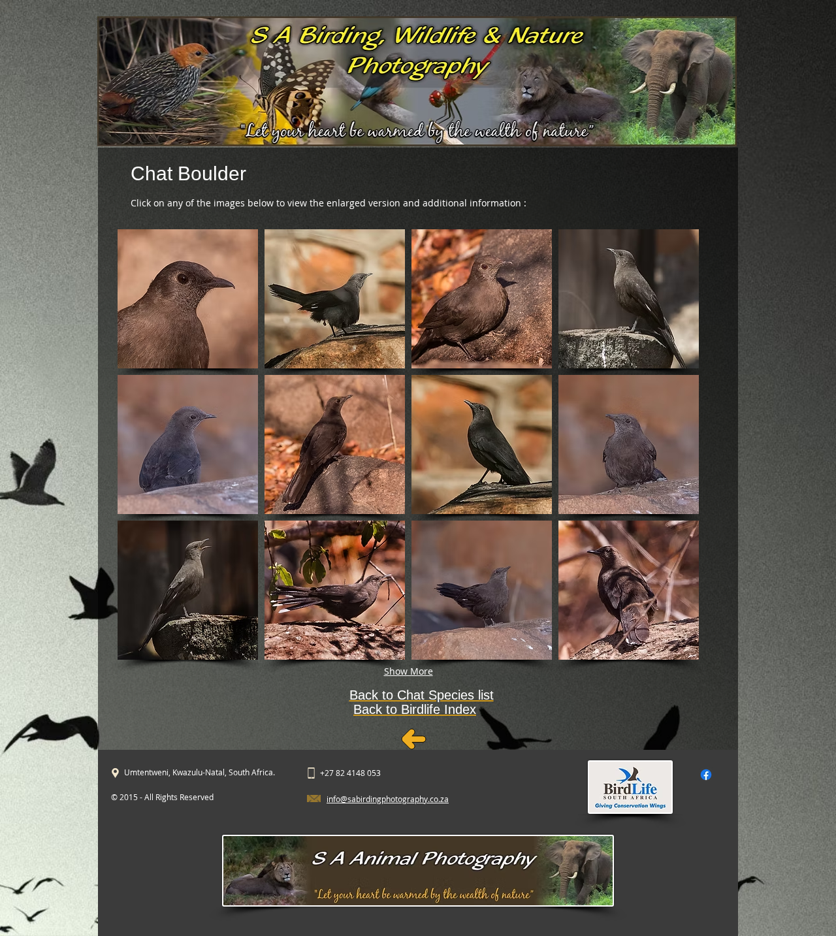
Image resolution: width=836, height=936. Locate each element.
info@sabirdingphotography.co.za (388, 799)
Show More (408, 671)
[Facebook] (706, 774)
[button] (188, 298)
